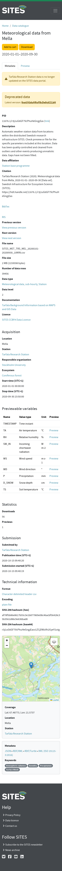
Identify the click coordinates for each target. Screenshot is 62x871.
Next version (9, 233)
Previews (7, 522)
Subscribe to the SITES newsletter (24, 844)
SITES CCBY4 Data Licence (16, 319)
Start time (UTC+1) (12, 380)
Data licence (12, 820)
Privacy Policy (12, 815)
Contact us (11, 826)
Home (5, 25)
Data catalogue (20, 25)
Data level (7, 289)
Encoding (7, 599)
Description (8, 126)
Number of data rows (14, 268)
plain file (7, 604)
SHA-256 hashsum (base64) (17, 624)
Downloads (8, 511)
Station (6, 349)
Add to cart (10, 47)
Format (6, 589)
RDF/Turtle (31, 751)
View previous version (14, 227)
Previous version (11, 222)
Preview (25, 66)
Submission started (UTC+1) (18, 566)
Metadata (10, 745)
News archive (12, 850)
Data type (7, 279)
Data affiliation (10, 160)
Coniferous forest (11, 375)
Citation (6, 171)
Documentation (11, 300)
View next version (11, 238)
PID (4, 115)
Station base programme (16, 165)
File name (7, 243)
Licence (6, 314)
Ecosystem (8, 370)
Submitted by (10, 544)
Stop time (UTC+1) (12, 391)
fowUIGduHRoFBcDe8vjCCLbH (38, 102)
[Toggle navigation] (55, 10)
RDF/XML (18, 751)
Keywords (10, 760)
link (47, 121)
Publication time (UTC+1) (16, 555)
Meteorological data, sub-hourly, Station (24, 284)
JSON (8, 751)
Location (7, 338)
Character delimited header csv (19, 594)
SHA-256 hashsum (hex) (15, 610)
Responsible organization (16, 359)
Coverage (10, 707)
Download (27, 47)
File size (6, 258)
